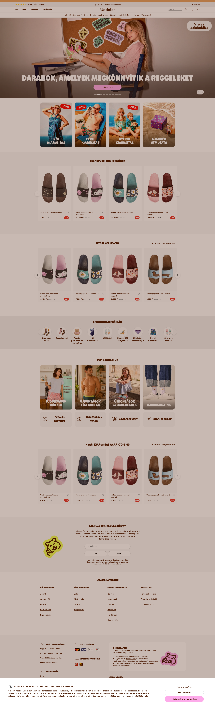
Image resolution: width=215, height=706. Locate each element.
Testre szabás (184, 692)
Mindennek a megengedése (184, 699)
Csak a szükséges (184, 687)
